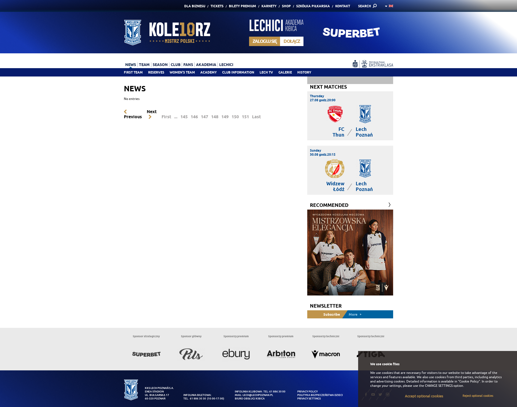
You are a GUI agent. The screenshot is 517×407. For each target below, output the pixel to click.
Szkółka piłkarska (313, 6)
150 (235, 116)
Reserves (156, 72)
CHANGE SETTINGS (439, 386)
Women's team (182, 72)
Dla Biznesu (194, 6)
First (166, 116)
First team (133, 72)
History (304, 72)
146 (194, 116)
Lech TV (266, 72)
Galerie (285, 72)
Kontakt (342, 6)
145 (184, 116)
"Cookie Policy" (469, 381)
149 (225, 116)
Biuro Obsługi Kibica (250, 398)
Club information (238, 72)
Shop (286, 6)
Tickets (217, 6)
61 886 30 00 (277, 391)
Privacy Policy (307, 391)
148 (214, 116)
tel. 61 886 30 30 (194, 398)
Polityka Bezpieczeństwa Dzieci (320, 395)
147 (204, 116)
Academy (208, 72)
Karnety (269, 6)
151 (245, 116)
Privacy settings (309, 398)
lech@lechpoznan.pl (258, 395)
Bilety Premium (242, 6)
